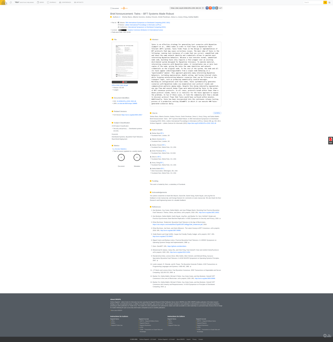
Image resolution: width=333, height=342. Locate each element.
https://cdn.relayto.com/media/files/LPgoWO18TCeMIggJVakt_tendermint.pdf (177, 224)
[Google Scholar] (220, 218)
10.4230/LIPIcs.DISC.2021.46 (126, 101)
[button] (24, 2)
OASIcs (113, 323)
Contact (201, 339)
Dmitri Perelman (164, 17)
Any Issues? (329, 335)
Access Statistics (121, 149)
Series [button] (41, 2)
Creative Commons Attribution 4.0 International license (145, 30)
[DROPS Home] (10, 2)
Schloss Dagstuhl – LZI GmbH (147, 339)
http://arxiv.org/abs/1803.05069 (205, 278)
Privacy (195, 339)
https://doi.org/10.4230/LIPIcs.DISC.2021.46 (202, 123)
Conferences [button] (66, 2)
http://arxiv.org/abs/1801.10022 (209, 212)
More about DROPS (116, 310)
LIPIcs (113, 321)
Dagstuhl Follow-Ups (117, 325)
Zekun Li (174, 17)
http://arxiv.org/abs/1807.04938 (170, 230)
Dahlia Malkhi (193, 17)
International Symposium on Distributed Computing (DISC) (147, 27)
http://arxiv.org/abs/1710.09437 (163, 236)
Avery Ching (182, 17)
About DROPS (181, 339)
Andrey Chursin (151, 17)
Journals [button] (52, 2)
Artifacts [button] (79, 2)
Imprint (188, 339)
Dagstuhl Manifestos (145, 325)
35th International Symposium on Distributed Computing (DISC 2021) (147, 22)
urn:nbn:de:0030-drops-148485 (127, 103)
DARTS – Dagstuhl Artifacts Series (149, 321)
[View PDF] (125, 60)
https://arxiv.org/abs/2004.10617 (131, 115)
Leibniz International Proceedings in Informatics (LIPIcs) (143, 25)
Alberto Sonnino (139, 17)
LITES (141, 327)
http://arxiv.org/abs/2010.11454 (180, 252)
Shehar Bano (127, 17)
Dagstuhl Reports (144, 323)
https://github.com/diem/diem (176, 246)
